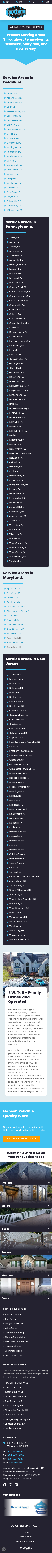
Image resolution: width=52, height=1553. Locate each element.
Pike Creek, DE (14, 192)
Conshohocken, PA (19, 323)
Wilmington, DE (14, 210)
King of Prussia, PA (18, 390)
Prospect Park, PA (18, 484)
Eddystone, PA (16, 345)
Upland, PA (15, 529)
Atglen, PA (14, 246)
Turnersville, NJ (17, 885)
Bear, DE (11, 106)
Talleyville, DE (14, 201)
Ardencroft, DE (14, 97)
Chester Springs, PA (19, 296)
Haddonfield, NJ (17, 782)
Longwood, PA (16, 412)
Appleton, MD (14, 588)
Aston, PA (14, 242)
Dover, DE (12, 133)
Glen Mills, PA (16, 367)
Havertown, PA (17, 381)
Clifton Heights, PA (18, 300)
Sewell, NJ (14, 867)
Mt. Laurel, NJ (16, 818)
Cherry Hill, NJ (16, 719)
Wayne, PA (14, 538)
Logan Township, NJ (19, 786)
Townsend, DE (14, 205)
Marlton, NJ (15, 800)
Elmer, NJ (14, 746)
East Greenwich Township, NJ (24, 741)
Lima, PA (13, 403)
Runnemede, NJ (17, 858)
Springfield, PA (16, 511)
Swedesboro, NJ (17, 881)
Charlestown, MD (16, 606)
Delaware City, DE (16, 129)
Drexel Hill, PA (16, 336)
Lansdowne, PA (17, 399)
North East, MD (14, 633)
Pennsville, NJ (16, 836)
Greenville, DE (14, 142)
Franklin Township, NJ (20, 755)
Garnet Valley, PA (18, 359)
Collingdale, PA (17, 309)
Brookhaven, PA (17, 273)
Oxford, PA (14, 462)
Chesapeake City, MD (18, 611)
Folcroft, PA (15, 354)
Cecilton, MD (13, 602)
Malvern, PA (15, 426)
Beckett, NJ (15, 683)
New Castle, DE (14, 169)
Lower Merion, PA (18, 417)
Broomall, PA (16, 278)
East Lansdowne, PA (19, 341)
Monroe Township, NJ (20, 809)
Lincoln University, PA (20, 408)
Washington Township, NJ (22, 899)
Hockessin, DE (14, 151)
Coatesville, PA (17, 305)
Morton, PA (15, 444)
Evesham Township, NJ (21, 750)
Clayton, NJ (15, 724)
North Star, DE (14, 183)
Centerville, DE (14, 120)
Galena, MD (13, 620)
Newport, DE (13, 178)
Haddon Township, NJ (20, 773)
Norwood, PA (16, 457)
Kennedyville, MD (15, 624)
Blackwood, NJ (16, 701)
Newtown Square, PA (20, 453)
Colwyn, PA (15, 314)
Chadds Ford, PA (17, 287)
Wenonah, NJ (16, 903)
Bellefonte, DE (14, 115)
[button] (46, 12)
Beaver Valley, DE (16, 111)
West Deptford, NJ (19, 908)
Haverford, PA (16, 376)
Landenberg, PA (17, 394)
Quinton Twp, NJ (17, 854)
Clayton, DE (13, 124)
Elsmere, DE (13, 138)
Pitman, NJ (14, 845)
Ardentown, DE (14, 102)
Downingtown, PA (18, 332)
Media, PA (14, 435)
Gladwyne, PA (16, 363)
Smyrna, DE (13, 196)
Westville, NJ (15, 912)
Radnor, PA (15, 489)
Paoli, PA (13, 471)
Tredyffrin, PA (16, 525)
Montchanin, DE (15, 165)
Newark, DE (12, 174)
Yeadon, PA (15, 561)
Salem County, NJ (18, 863)
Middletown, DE (15, 156)
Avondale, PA (16, 260)
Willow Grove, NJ (18, 921)
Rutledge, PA (15, 502)
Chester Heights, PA (19, 291)
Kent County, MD (15, 629)
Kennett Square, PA (19, 385)
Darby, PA (14, 327)
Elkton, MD (12, 615)
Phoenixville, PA (17, 475)
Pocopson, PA (16, 480)
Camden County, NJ (19, 710)
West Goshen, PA (18, 547)
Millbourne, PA (16, 439)
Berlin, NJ (14, 692)
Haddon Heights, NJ (19, 777)
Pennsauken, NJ (17, 831)
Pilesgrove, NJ (16, 840)
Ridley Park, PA (17, 493)
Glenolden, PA (16, 372)
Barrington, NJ (16, 679)
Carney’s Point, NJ (18, 715)
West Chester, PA (18, 543)
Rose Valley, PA (17, 498)
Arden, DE (12, 93)
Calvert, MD (13, 597)
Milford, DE (12, 160)
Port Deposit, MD (15, 642)
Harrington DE (14, 147)
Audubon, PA (15, 255)
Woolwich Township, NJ (21, 939)
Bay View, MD (13, 593)
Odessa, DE (12, 187)
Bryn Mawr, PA (16, 282)
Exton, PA (14, 350)
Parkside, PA (15, 466)
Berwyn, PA (15, 269)
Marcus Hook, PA (18, 430)
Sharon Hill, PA (16, 507)
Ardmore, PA (16, 251)
